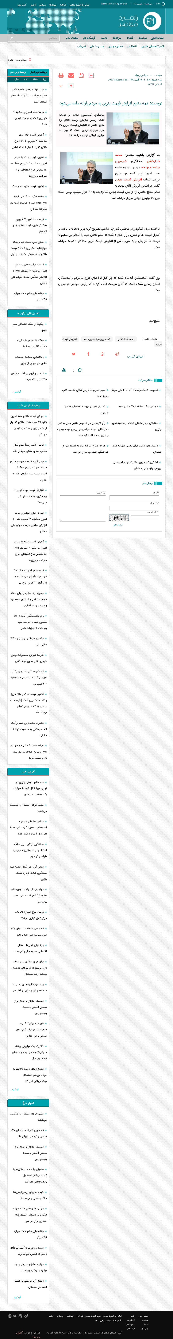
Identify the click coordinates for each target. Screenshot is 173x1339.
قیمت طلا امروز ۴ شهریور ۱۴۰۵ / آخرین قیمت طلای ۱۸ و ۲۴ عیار (30, 225)
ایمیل (152, 503)
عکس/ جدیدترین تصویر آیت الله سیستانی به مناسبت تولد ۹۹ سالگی (29, 729)
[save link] (81, 78)
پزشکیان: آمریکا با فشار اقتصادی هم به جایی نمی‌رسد (30, 948)
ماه (26, 79)
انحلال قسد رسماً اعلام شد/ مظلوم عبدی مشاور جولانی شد (30, 448)
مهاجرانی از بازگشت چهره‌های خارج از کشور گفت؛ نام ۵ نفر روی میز (29, 895)
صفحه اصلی (157, 38)
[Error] (61, 370)
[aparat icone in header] (24, 31)
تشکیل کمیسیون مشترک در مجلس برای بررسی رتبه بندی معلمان (137, 465)
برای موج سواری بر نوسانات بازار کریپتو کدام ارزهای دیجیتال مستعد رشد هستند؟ (29, 967)
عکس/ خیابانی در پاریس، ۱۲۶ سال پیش (28, 641)
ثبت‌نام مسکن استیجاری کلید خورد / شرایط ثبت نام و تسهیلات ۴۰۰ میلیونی (28, 677)
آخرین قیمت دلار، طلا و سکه (28, 186)
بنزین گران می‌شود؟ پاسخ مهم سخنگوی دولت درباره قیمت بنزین (28, 873)
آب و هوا (22, 5)
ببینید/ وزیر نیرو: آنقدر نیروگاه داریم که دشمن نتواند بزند (29, 1251)
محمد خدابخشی (125, 339)
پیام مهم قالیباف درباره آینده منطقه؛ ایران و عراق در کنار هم (30, 987)
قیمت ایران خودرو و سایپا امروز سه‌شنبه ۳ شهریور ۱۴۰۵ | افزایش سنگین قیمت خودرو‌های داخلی (29, 274)
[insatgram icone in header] (10, 30)
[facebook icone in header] (88, 357)
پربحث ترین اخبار (18, 72)
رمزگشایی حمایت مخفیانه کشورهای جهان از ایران (31, 360)
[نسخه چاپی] (61, 78)
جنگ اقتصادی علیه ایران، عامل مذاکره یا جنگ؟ (31, 343)
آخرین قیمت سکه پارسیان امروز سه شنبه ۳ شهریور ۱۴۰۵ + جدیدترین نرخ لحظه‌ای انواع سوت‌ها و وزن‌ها (29, 166)
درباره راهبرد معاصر (93, 1316)
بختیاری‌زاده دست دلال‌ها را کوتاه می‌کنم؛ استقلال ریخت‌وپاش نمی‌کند (30, 1075)
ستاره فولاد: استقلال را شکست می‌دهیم (28, 808)
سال (16, 79)
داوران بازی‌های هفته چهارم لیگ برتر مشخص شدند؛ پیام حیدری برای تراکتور (30, 1214)
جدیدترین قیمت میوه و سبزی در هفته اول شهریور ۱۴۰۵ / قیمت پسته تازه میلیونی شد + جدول (28, 470)
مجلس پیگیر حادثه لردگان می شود (139, 406)
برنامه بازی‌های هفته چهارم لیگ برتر (30, 296)
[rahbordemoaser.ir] (139, 21)
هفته (35, 79)
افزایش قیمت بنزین (128, 179)
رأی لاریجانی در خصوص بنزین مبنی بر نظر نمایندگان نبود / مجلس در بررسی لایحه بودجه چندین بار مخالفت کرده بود (82, 429)
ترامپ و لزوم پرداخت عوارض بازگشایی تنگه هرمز (29, 376)
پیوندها (52, 5)
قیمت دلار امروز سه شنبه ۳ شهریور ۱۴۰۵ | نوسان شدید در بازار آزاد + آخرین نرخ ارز (30, 576)
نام (154, 492)
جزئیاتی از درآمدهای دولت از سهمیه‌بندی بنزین (136, 426)
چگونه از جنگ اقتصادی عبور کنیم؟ (30, 327)
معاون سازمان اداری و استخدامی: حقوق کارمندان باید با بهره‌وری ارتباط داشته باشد (28, 827)
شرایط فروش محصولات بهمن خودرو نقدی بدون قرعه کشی (29, 658)
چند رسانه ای (97, 46)
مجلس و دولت (141, 75)
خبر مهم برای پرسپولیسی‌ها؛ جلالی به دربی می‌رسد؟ (29, 1195)
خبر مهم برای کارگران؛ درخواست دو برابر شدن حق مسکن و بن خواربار (31, 1029)
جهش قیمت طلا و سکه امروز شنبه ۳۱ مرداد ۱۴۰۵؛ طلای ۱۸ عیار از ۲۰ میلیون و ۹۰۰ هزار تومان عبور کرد (28, 425)
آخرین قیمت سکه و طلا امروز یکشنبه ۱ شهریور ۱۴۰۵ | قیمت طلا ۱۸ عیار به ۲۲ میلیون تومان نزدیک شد (28, 703)
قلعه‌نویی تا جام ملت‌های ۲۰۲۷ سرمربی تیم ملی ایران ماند (28, 931)
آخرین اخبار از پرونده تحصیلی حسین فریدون (86, 409)
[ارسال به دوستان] (71, 78)
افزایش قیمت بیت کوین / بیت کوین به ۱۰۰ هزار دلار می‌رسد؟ (30, 496)
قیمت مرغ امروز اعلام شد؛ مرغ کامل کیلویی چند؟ (30, 915)
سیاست (158, 75)
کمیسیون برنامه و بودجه (97, 339)
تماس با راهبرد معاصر (79, 5)
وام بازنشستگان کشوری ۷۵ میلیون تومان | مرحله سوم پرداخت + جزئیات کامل (30, 622)
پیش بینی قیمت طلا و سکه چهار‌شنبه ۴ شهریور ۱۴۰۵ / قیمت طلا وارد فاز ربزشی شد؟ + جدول (29, 248)
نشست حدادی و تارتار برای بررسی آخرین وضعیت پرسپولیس (30, 1007)
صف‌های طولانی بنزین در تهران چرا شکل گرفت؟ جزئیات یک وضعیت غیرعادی (30, 788)
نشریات (81, 46)
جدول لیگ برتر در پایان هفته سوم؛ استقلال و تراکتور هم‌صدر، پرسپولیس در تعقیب (29, 599)
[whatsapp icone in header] (102, 357)
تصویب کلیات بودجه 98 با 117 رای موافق (135, 390)
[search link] (11, 38)
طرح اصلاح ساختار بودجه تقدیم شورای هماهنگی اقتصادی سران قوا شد (85, 449)
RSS (97, 1321)
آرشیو (33, 5)
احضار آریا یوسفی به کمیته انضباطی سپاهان (30, 1284)
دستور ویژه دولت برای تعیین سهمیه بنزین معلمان (136, 449)
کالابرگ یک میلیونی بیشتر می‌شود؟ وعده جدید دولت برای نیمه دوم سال (29, 1052)
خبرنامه (63, 5)
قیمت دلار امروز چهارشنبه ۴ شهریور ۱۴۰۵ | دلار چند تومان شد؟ (30, 118)
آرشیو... (16, 392)
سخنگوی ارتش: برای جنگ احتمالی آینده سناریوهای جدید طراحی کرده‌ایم (30, 850)
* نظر (99, 492)
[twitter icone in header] (17, 30)
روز (44, 79)
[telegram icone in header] (30, 30)
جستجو (42, 5)
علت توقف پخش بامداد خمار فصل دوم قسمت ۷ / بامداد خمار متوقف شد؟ (29, 95)
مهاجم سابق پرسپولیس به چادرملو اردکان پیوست (31, 1267)
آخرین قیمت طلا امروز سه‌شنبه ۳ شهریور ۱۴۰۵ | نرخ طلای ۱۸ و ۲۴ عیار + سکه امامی (29, 141)
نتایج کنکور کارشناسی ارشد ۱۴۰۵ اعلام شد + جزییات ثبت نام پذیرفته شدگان (28, 202)
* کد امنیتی (152, 512)
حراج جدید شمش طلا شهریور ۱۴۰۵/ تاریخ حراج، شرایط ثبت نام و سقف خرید (28, 751)
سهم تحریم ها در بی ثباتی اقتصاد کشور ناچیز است (85, 393)
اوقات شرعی (105, 1320)
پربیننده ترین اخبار (38, 72)
